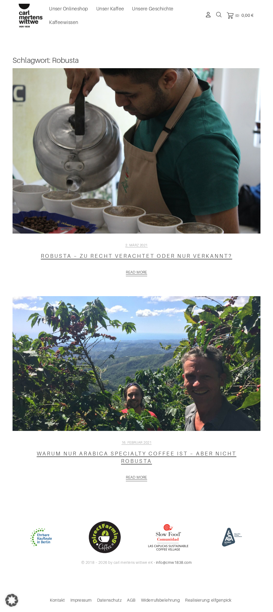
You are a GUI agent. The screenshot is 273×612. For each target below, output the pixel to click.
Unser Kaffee (110, 8)
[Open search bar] (219, 14)
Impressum (81, 600)
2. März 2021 (136, 245)
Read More (136, 272)
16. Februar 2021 (137, 442)
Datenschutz (109, 600)
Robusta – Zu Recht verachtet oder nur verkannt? (136, 256)
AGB (131, 600)
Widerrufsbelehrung (160, 600)
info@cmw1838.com (174, 562)
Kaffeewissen (63, 22)
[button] (11, 600)
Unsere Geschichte (152, 8)
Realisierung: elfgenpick (208, 600)
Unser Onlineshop (68, 8)
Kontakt (57, 600)
